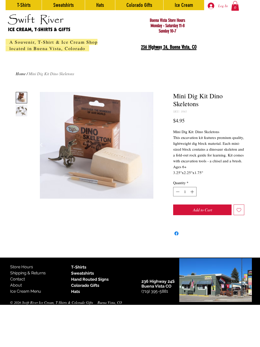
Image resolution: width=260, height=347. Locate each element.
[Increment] (192, 191)
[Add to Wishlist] (239, 209)
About (16, 285)
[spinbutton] (184, 191)
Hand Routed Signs (90, 279)
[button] (235, 6)
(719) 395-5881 (154, 291)
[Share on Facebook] (176, 233)
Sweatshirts (82, 273)
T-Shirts (78, 267)
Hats (75, 291)
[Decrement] (177, 191)
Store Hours (21, 266)
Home (21, 73)
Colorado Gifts (85, 285)
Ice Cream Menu (25, 291)
